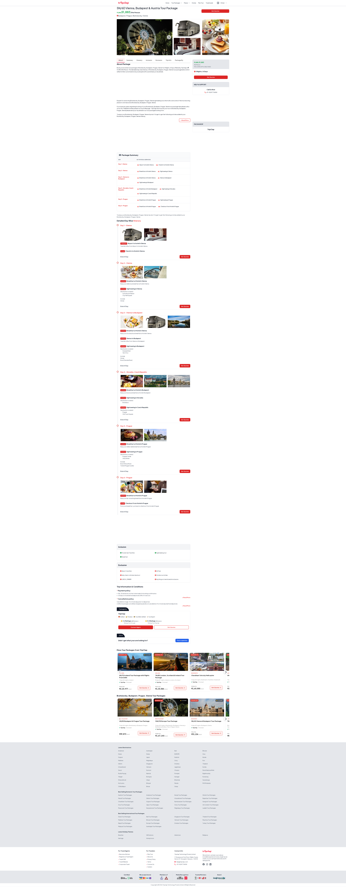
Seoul (120, 770)
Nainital (148, 773)
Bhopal (148, 783)
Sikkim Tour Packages (152, 798)
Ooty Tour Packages (180, 805)
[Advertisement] (153, 86)
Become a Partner (124, 854)
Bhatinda (177, 780)
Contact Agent (136, 627)
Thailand (205, 764)
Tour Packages (175, 3)
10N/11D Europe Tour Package (166, 721)
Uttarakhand (122, 767)
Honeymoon (150, 838)
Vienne (149, 696)
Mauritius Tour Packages (210, 820)
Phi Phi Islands (207, 783)
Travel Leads (209, 3)
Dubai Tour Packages (124, 816)
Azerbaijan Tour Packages (153, 826)
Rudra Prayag (122, 773)
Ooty (176, 760)
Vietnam (148, 767)
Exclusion (159, 60)
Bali (175, 751)
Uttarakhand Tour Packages (182, 798)
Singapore (149, 764)
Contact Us (150, 864)
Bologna (149, 776)
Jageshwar (177, 767)
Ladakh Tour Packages (209, 808)
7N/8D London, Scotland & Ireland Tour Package (169, 676)
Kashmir (176, 757)
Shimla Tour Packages (209, 795)
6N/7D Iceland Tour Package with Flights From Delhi (134, 676)
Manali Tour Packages (124, 798)
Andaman (121, 751)
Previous (120, 37)
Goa (204, 754)
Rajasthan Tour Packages (210, 798)
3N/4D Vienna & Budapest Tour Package (206, 721)
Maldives (120, 760)
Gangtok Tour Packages (210, 801)
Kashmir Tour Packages (125, 795)
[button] (184, 120)
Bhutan (205, 751)
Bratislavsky (122, 696)
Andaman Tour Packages (153, 795)
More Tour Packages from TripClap (132, 650)
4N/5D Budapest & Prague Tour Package (134, 721)
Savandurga (206, 780)
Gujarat (120, 757)
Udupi (148, 780)
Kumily (205, 767)
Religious (205, 835)
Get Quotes (215, 11)
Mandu (176, 783)
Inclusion (149, 60)
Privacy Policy (151, 859)
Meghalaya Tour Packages (182, 808)
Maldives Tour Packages (125, 820)
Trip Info (168, 60)
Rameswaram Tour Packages (182, 801)
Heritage (120, 838)
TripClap (183, 68)
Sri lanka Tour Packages (181, 823)
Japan (148, 757)
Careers (149, 867)
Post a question (182, 640)
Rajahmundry (206, 773)
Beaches (120, 835)
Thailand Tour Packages (210, 816)
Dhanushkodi (122, 780)
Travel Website (123, 862)
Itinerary (139, 60)
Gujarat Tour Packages (153, 801)
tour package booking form (155, 110)
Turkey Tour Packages (209, 823)
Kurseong (205, 776)
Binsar (148, 786)
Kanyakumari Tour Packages (154, 808)
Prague (129, 16)
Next (169, 37)
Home (167, 3)
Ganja (176, 786)
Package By (179, 60)
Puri (204, 760)
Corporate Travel (124, 864)
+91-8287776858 (211, 92)
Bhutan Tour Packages (153, 820)
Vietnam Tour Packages (181, 820)
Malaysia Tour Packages (125, 826)
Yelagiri (120, 776)
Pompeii (176, 773)
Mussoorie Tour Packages (125, 808)
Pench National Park (208, 770)
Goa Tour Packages (124, 805)
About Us (150, 857)
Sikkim (120, 764)
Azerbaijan (149, 751)
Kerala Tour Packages (180, 795)
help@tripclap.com (182, 862)
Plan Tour (201, 3)
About (121, 60)
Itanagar (176, 776)
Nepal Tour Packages (124, 823)
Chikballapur (122, 786)
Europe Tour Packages (153, 823)
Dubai (120, 754)
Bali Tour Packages (151, 816)
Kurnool (148, 770)
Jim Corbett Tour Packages (211, 805)
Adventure (177, 835)
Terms (149, 862)
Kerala (204, 757)
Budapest (122, 16)
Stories (194, 3)
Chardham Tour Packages (125, 801)
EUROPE (176, 754)
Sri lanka (176, 764)
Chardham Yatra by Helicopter (202, 675)
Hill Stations (149, 835)
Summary (130, 60)
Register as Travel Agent (126, 857)
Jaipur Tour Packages (152, 805)
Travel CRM (122, 859)
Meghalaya (149, 760)
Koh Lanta (121, 783)
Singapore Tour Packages (182, 816)
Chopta (176, 770)
